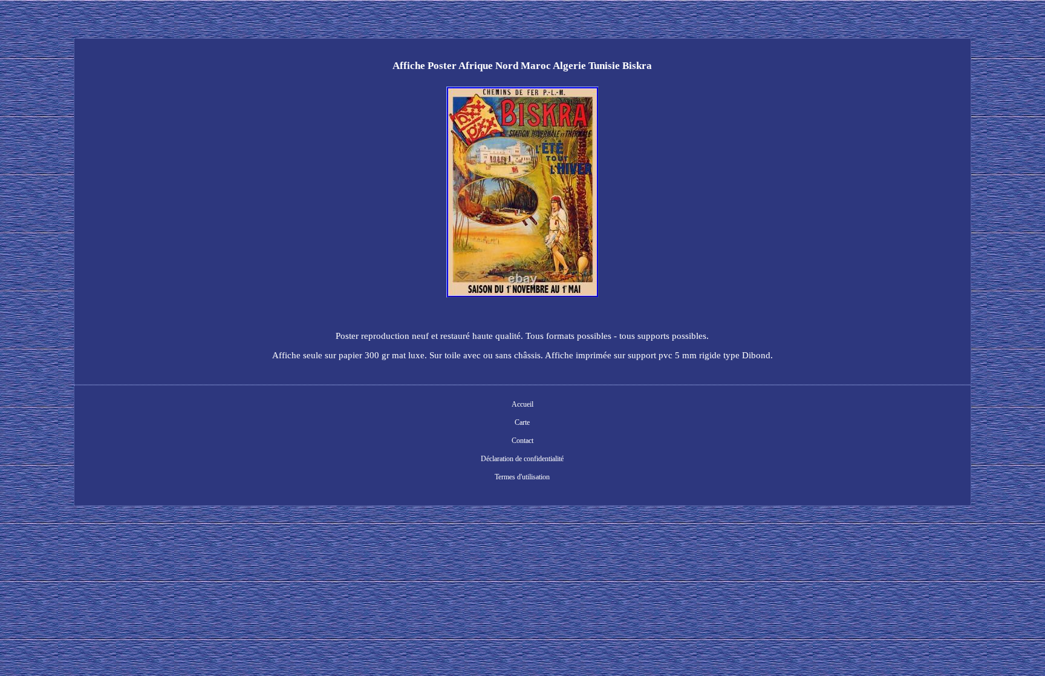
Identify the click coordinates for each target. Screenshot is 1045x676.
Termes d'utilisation (522, 477)
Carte (522, 422)
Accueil (522, 404)
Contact (522, 440)
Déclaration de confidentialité (522, 458)
